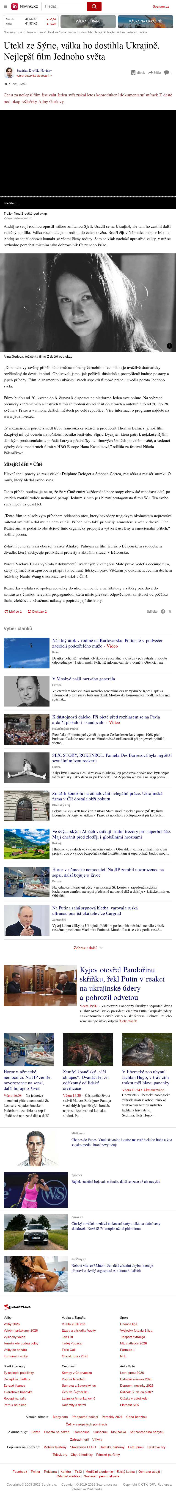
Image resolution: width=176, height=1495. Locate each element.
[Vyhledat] (94, 6)
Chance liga (128, 1324)
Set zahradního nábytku (147, 1432)
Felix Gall (68, 1350)
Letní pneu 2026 (132, 1372)
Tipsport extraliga (132, 1337)
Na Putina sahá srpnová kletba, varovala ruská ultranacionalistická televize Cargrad (95, 910)
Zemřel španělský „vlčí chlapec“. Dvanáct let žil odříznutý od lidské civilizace (86, 1080)
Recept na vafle (15, 1398)
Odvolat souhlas (68, 1476)
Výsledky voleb (14, 1337)
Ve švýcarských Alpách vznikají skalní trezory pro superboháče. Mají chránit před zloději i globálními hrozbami (111, 834)
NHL (123, 1356)
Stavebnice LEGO (83, 1447)
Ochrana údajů (149, 1471)
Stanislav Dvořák (27, 70)
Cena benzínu (136, 1417)
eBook (141, 72)
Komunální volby (16, 1356)
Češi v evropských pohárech (86, 1424)
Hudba (56, 767)
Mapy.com (60, 1417)
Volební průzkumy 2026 (21, 1330)
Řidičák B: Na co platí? (136, 1392)
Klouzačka (118, 1432)
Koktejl (56, 843)
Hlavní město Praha (65, 728)
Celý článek (128, 1020)
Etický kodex (126, 1471)
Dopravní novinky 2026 (137, 1385)
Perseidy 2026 (112, 1417)
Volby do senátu (15, 1350)
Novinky (46, 70)
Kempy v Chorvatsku (77, 1372)
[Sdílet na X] (170, 611)
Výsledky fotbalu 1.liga (136, 1330)
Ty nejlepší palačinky (19, 1372)
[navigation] (5, 6)
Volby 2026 (12, 1324)
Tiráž (78, 1471)
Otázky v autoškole (134, 1398)
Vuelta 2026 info (73, 1324)
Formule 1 (127, 1350)
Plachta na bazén (56, 1432)
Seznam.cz (161, 6)
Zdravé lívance (14, 1385)
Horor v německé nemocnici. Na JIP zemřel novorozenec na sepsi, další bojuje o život (108, 872)
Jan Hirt (67, 1337)
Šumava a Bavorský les (79, 1385)
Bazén (36, 1432)
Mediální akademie (99, 1471)
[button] (88, 153)
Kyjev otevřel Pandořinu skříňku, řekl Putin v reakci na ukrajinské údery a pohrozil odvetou (122, 983)
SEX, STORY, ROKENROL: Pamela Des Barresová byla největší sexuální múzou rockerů (112, 758)
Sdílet (157, 72)
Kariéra (65, 1471)
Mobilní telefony (55, 1447)
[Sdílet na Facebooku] (163, 611)
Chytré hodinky (82, 1454)
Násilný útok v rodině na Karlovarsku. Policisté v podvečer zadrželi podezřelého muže (107, 643)
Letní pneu (136, 1447)
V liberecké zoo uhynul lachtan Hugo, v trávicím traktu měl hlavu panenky (145, 1077)
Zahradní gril (79, 1439)
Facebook (20, 1471)
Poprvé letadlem (73, 1379)
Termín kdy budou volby (21, 1343)
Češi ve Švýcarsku (75, 1392)
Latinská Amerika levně (78, 1398)
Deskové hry (156, 1447)
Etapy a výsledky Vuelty (79, 1330)
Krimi (55, 652)
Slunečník (100, 1432)
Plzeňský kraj (61, 805)
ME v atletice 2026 (133, 1343)
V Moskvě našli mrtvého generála (83, 679)
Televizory (60, 1454)
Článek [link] (9, 123)
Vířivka (97, 1439)
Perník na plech (15, 1405)
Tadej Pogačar (72, 1343)
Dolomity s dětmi (74, 1405)
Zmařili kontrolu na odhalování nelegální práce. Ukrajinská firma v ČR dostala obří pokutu (107, 796)
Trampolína (81, 1432)
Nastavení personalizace (101, 1476)
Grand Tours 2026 (75, 1356)
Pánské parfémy (108, 1454)
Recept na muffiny (17, 1379)
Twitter (35, 1471)
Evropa (57, 685)
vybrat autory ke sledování (32, 75)
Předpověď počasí (85, 1417)
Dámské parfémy (112, 1447)
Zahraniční (59, 919)
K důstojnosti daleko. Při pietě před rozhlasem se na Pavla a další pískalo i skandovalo (106, 719)
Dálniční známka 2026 (136, 1379)
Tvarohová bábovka (18, 1392)
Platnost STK (129, 1405)
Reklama (50, 1471)
